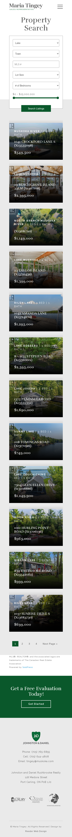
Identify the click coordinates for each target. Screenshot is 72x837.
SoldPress (27, 667)
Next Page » (50, 643)
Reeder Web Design (36, 831)
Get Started (36, 704)
